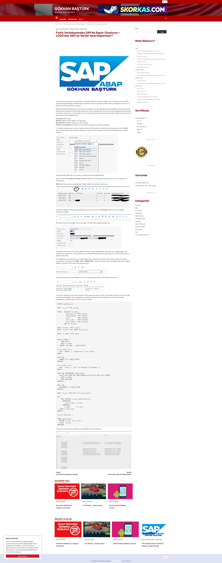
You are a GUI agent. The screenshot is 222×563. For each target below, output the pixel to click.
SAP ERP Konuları (74, 29)
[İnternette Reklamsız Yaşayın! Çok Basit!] (67, 491)
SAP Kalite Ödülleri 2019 (142, 183)
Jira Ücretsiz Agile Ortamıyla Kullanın (119, 473)
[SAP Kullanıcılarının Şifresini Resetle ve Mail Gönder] (153, 529)
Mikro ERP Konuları (140, 224)
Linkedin (139, 124)
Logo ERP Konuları (64, 29)
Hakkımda (62, 19)
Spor (136, 232)
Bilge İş (139, 129)
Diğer (138, 132)
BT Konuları (62, 501)
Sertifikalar (72, 19)
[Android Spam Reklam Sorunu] (120, 491)
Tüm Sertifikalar (139, 118)
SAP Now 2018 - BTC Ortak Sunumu (145, 185)
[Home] (57, 18)
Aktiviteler (138, 205)
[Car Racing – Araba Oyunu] (93, 491)
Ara (136, 28)
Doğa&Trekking (139, 216)
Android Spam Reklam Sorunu (124, 544)
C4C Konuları (138, 213)
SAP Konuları (83, 29)
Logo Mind (138, 221)
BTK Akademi (141, 126)
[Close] (40, 537)
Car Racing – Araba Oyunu (93, 505)
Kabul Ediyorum (22, 556)
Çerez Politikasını (10, 552)
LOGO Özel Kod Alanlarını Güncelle (67, 473)
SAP (138, 121)
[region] (22, 548)
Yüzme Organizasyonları (142, 234)
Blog (80, 19)
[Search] (166, 18)
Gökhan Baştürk (72, 8)
